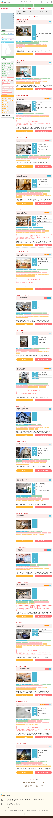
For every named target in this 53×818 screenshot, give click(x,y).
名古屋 (8, 805)
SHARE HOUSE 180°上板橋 (23, 21)
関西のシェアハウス (47, 5)
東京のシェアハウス (10, 5)
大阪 (7, 804)
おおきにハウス (20, 515)
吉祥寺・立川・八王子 (41, 799)
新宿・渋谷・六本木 (10, 799)
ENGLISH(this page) (49, 2)
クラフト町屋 (20, 333)
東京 (1, 799)
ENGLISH (26, 814)
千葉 (1, 803)
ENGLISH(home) (44, 2)
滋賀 (14, 804)
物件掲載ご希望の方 (45, 810)
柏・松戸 (12, 803)
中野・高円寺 (16, 799)
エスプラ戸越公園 (21, 368)
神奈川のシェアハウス (20, 5)
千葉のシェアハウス (38, 5)
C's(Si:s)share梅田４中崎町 (23, 668)
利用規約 (15, 810)
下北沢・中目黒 (21, 799)
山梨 (10, 805)
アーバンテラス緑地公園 (22, 584)
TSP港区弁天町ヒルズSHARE (23, 444)
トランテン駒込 (20, 625)
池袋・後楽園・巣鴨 (27, 799)
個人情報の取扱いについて (22, 810)
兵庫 (12, 804)
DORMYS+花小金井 (21, 212)
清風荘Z (18, 62)
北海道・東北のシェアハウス (7, 28)
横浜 (7, 800)
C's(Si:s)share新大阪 (22, 297)
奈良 (17, 804)
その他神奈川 (14, 800)
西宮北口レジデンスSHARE (23, 408)
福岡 (10, 807)
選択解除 (12, 80)
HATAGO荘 (19, 746)
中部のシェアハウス (5, 23)
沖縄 (14, 807)
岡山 (19, 804)
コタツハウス (20, 549)
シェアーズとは (7, 810)
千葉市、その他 (17, 803)
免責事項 (28, 810)
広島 (7, 807)
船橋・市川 (8, 803)
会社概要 (11, 810)
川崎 (10, 800)
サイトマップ (39, 810)
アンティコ (19, 175)
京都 (10, 804)
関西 (1, 804)
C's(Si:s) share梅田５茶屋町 (23, 140)
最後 (43, 782)
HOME (4, 5)
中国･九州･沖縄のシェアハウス (7, 25)
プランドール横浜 (21, 704)
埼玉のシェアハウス (29, 5)
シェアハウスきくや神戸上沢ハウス (24, 479)
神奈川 (2, 800)
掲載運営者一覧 (33, 810)
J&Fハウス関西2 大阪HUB (23, 254)
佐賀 (12, 807)
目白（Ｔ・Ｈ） (20, 98)
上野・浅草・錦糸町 (34, 799)
